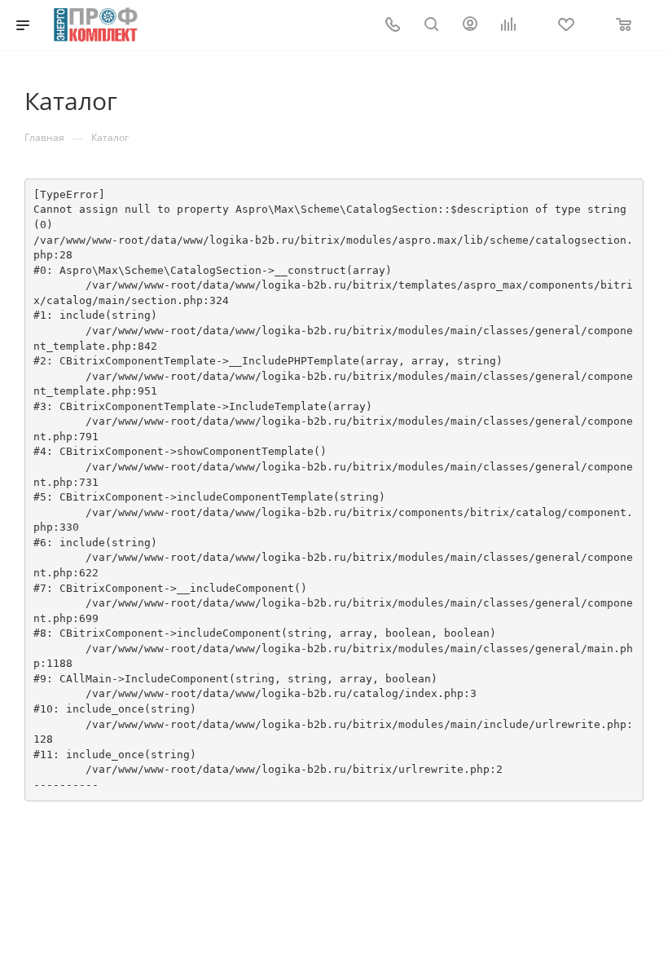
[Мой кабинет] (470, 25)
